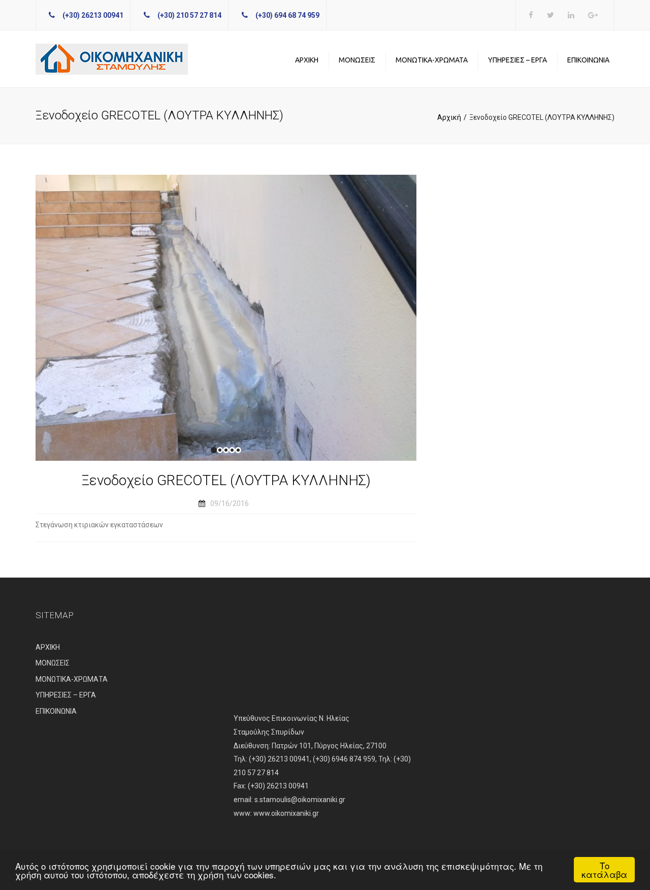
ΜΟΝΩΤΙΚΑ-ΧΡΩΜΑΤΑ (432, 60)
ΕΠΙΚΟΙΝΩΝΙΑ (588, 60)
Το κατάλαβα (604, 869)
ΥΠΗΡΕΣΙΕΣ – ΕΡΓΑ (517, 60)
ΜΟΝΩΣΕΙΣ (357, 60)
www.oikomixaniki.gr (286, 813)
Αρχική (449, 117)
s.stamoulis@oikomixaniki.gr (299, 800)
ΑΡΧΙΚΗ (306, 60)
